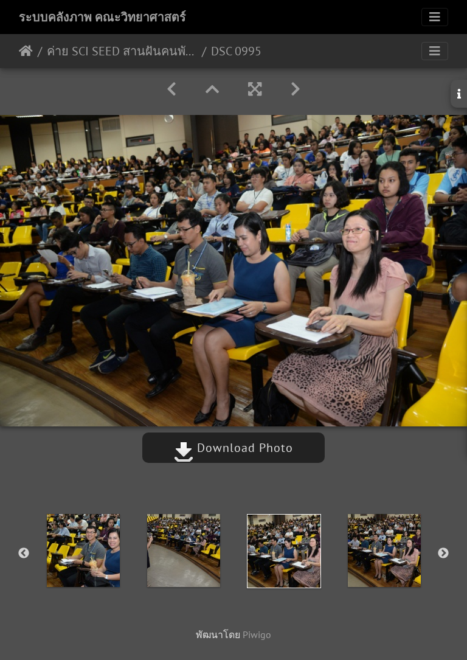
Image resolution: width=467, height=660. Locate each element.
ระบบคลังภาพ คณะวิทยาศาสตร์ (102, 17)
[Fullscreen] (255, 89)
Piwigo (257, 634)
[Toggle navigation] (434, 17)
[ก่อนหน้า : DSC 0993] (171, 89)
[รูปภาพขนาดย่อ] (212, 89)
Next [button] (443, 553)
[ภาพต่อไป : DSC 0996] (295, 89)
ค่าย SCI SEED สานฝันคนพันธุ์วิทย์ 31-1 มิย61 (122, 51)
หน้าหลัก (26, 51)
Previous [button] (24, 553)
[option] (83, 550)
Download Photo (243, 448)
